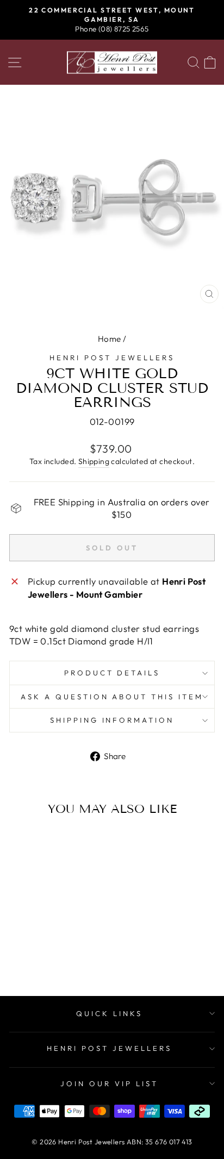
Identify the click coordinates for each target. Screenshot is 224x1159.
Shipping (93, 461)
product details (112, 672)
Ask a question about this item (112, 696)
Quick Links (109, 1013)
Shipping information (112, 720)
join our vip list (109, 1083)
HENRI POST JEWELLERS (109, 1048)
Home (109, 339)
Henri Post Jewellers (112, 357)
